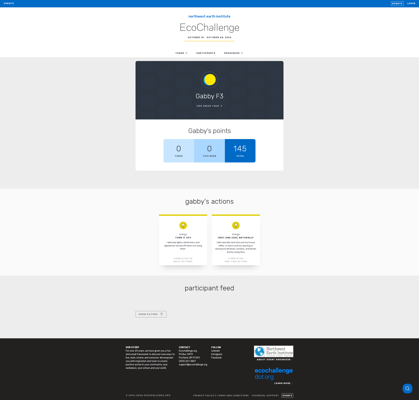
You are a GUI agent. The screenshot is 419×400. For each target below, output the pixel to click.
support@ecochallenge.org (193, 364)
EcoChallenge (209, 28)
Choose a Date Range (151, 326)
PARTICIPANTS (205, 53)
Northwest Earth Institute (209, 16)
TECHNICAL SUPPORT (265, 395)
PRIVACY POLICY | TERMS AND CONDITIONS (221, 395)
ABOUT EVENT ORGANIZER (274, 359)
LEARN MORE (282, 383)
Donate (397, 3)
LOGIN (411, 3)
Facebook (216, 357)
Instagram (216, 354)
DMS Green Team (208, 106)
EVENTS (9, 3)
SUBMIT (163, 342)
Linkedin (215, 350)
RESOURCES (232, 53)
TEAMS (179, 53)
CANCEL (143, 342)
